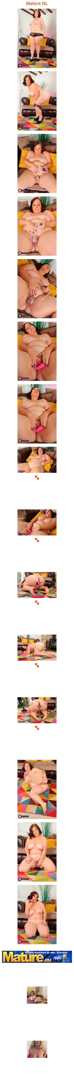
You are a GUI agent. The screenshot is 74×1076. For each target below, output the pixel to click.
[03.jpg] (37, 164)
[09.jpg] (37, 540)
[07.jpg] (37, 415)
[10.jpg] (37, 602)
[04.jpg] (37, 227)
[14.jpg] (37, 853)
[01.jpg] (37, 39)
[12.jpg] (37, 728)
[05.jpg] (37, 290)
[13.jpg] (37, 790)
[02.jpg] (37, 102)
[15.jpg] (37, 915)
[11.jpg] (37, 665)
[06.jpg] (37, 352)
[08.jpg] (37, 477)
